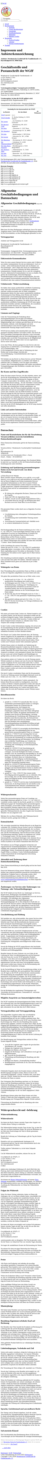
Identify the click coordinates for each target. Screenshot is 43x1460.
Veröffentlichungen (15, 33)
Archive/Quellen (14, 40)
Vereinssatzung (34, 221)
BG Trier (3, 155)
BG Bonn (4, 128)
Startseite (11, 27)
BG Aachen (4, 121)
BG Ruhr (3, 153)
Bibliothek (12, 35)
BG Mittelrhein (5, 140)
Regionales (8, 38)
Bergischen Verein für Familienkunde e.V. (15, 1442)
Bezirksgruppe (9, 26)
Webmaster (28, 1455)
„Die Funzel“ (14, 1444)
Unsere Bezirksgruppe (16, 29)
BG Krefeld (4, 137)
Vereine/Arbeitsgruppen (16, 43)
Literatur (11, 42)
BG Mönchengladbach (6, 143)
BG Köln (3, 134)
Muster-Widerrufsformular (19, 1179)
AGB (10, 1453)
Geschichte (12, 31)
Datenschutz (17, 1453)
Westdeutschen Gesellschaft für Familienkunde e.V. (17, 161)
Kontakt (7, 45)
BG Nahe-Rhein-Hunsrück (6, 146)
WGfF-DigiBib (5, 118)
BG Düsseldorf (5, 131)
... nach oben (6, 1448)
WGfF (7, 24)
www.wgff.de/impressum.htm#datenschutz (14, 879)
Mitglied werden (14, 36)
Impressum (4, 1453)
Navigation (6, 18)
